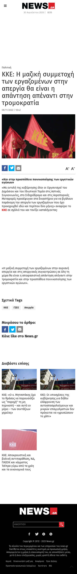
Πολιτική (6, 67)
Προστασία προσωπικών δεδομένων (21, 566)
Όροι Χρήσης (51, 561)
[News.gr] (38, 6)
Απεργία (29, 307)
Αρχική (8, 561)
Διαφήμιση (39, 561)
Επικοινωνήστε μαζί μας (23, 561)
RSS (50, 566)
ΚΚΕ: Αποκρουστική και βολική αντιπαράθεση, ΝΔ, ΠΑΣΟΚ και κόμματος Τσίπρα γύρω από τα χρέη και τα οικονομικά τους (18, 462)
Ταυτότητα (42, 566)
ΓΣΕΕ (16, 307)
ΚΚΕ (4, 210)
